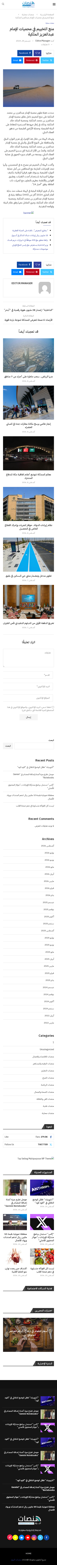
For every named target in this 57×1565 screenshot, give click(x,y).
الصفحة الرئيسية (47, 14)
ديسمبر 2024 (48, 987)
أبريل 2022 (49, 1015)
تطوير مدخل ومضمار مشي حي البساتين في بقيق (29, 576)
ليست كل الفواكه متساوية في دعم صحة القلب (35, 805)
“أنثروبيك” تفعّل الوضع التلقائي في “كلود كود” (35, 767)
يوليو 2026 (49, 852)
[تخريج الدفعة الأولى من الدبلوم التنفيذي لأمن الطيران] (28, 602)
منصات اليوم (16, 1559)
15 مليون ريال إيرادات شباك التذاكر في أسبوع (30, 235)
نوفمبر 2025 (48, 909)
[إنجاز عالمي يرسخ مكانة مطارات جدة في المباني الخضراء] (28, 403)
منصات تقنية (48, 1106)
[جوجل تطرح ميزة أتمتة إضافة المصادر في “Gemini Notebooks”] (15, 1188)
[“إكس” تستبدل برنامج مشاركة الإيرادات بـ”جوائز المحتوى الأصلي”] (42, 1222)
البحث (51, 740)
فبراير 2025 (49, 973)
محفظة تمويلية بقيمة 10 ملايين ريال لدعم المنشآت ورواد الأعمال (15, 1237)
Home (28, 1553)
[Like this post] (36, 53)
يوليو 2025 (49, 937)
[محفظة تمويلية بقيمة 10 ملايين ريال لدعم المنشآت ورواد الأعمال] (15, 1222)
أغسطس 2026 (47, 845)
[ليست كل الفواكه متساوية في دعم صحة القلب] (42, 1257)
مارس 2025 (49, 966)
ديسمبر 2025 (48, 902)
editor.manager (43, 40)
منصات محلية (28, 14)
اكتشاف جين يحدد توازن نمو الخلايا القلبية (16, 1270)
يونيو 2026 (49, 860)
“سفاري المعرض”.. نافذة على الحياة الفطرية (30, 230)
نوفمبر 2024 (48, 994)
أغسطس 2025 (47, 930)
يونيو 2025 (49, 944)
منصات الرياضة (47, 1084)
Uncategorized (47, 1049)
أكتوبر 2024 (49, 1001)
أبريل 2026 (49, 874)
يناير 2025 (49, 980)
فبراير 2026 (49, 888)
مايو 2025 (49, 952)
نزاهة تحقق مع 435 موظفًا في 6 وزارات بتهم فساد (27, 240)
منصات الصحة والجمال (44, 1092)
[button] (6, 1334)
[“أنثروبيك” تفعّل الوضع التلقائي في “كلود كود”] (42, 1188)
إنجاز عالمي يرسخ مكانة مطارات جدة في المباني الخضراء (28, 425)
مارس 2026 (49, 881)
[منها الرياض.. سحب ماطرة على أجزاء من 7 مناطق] (28, 355)
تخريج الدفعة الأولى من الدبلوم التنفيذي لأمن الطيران (28, 623)
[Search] (3, 4)
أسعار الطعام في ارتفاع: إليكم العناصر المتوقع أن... (28, 1333)
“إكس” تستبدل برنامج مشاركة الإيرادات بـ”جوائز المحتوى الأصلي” (43, 1237)
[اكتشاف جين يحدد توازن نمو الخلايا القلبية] (15, 1257)
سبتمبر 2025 (48, 923)
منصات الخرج (48, 1077)
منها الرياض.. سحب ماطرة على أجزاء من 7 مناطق (28, 376)
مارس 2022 (49, 1022)
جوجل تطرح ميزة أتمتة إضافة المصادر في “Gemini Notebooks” (15, 1203)
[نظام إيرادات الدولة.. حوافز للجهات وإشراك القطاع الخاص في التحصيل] (28, 504)
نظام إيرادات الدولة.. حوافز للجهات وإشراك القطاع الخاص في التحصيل (28, 526)
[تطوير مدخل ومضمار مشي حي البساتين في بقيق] (28, 555)
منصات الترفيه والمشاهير (43, 1063)
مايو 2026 (49, 867)
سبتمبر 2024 (48, 1008)
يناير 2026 (49, 895)
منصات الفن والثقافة (45, 1099)
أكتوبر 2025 (49, 916)
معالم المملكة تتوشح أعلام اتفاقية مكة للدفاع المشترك (28, 476)
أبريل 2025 (49, 959)
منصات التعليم (47, 1070)
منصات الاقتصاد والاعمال (43, 1056)
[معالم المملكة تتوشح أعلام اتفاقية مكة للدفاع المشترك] (28, 453)
